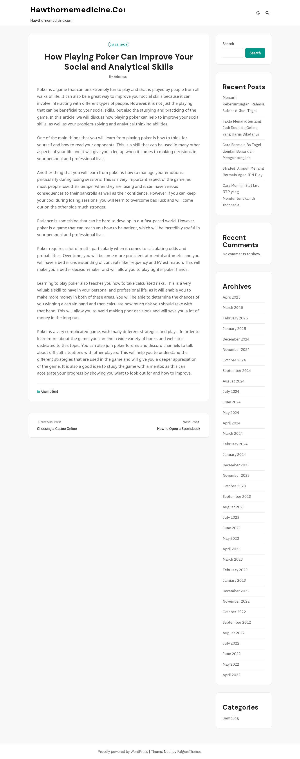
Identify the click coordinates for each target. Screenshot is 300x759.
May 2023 (231, 538)
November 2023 (236, 475)
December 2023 (236, 465)
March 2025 (233, 307)
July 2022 (231, 643)
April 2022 (231, 674)
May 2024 (231, 412)
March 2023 (233, 559)
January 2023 (234, 580)
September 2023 (237, 496)
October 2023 (234, 486)
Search (228, 43)
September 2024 (237, 370)
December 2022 (236, 591)
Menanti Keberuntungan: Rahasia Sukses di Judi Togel (244, 104)
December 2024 (236, 339)
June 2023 (232, 527)
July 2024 (231, 391)
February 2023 (235, 569)
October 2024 (234, 360)
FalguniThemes (189, 751)
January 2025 (234, 328)
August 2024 (234, 381)
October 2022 (234, 611)
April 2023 (231, 549)
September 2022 (237, 622)
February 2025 (235, 318)
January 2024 (234, 454)
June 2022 (232, 653)
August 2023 (234, 507)
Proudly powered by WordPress (123, 751)
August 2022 (234, 632)
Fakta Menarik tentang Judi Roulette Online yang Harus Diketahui (242, 128)
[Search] (267, 12)
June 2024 (232, 402)
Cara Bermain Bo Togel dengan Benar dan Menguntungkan (242, 151)
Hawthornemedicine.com (80, 10)
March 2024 (233, 433)
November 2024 (236, 349)
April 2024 (231, 423)
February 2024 (235, 444)
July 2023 (231, 517)
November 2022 (236, 601)
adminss (120, 77)
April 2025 (231, 297)
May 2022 (231, 664)
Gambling (49, 391)
